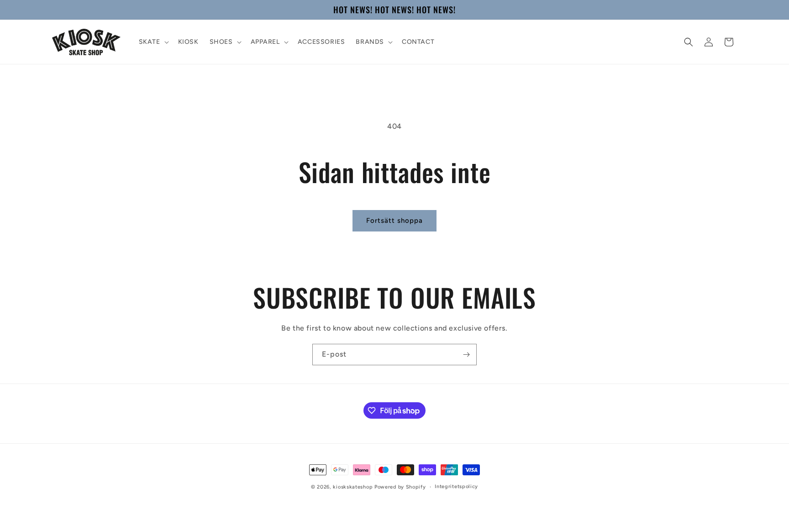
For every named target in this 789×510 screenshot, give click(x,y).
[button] (153, 42)
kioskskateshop (353, 487)
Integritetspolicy (456, 486)
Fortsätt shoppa (394, 220)
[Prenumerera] (466, 354)
